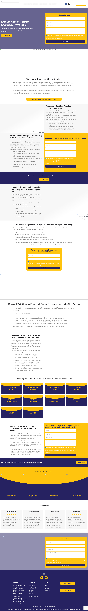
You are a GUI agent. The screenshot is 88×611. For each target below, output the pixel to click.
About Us (47, 587)
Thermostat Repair (17, 593)
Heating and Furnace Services (20, 587)
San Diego (31, 590)
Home (46, 585)
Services (47, 588)
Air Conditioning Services (19, 585)
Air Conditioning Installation (19, 603)
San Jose (31, 591)
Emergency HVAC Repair (19, 595)
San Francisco (32, 588)
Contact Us (47, 590)
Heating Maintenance (18, 588)
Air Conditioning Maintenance (20, 599)
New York (31, 593)
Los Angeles (32, 585)
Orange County (32, 587)
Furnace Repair (16, 596)
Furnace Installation (17, 598)
